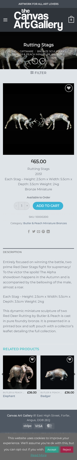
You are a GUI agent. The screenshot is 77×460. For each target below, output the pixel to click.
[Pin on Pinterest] (43, 231)
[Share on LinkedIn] (48, 231)
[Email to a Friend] (38, 231)
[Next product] (35, 61)
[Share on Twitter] (33, 231)
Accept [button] (51, 449)
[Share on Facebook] (28, 231)
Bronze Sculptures (51, 51)
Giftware (27, 51)
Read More (39, 455)
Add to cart (48, 206)
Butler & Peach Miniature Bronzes (38, 54)
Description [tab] (12, 252)
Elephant (9, 396)
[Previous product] (42, 61)
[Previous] (3, 382)
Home (12, 51)
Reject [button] (67, 449)
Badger (45, 396)
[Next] (73, 382)
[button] (5, 20)
